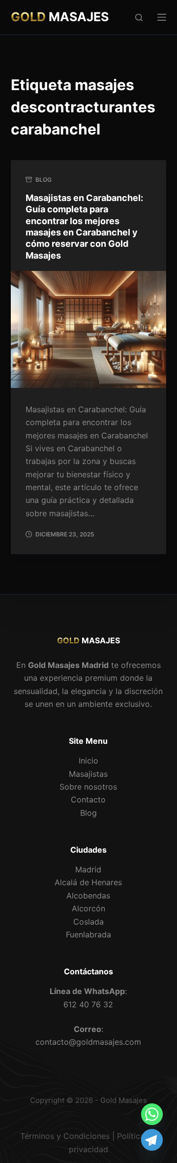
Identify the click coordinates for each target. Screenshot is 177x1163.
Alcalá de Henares (88, 882)
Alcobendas (88, 895)
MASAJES (60, 16)
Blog (43, 179)
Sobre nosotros (88, 787)
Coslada (88, 922)
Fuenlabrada (88, 934)
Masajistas (88, 774)
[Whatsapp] (152, 1114)
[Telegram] (152, 1140)
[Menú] (161, 17)
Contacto (88, 799)
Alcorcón (88, 908)
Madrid (88, 869)
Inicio (88, 760)
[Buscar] (139, 17)
